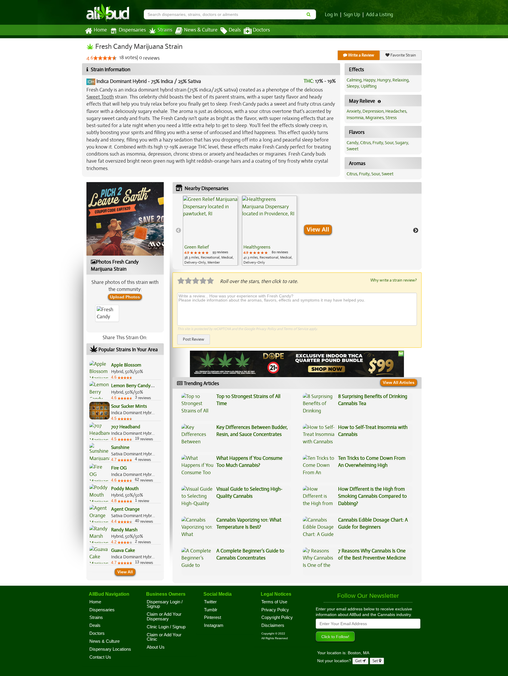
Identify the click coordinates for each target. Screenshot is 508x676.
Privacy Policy (266, 329)
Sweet (352, 148)
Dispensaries (132, 30)
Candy (352, 142)
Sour (389, 142)
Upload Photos (125, 296)
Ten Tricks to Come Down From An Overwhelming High (371, 461)
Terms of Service (295, 329)
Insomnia (355, 117)
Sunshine (120, 447)
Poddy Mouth (125, 489)
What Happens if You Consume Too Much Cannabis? (249, 461)
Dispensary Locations (110, 649)
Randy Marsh (124, 530)
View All (125, 572)
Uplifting (369, 86)
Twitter (210, 602)
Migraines (374, 117)
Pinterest (212, 617)
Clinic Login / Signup (166, 627)
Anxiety (354, 111)
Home (100, 30)
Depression (373, 111)
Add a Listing (379, 15)
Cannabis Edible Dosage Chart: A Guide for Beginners (373, 523)
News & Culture (201, 30)
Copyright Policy (277, 617)
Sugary (401, 142)
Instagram (213, 625)
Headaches (395, 111)
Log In (331, 15)
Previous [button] (178, 231)
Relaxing (400, 80)
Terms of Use (274, 602)
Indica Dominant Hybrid (121, 81)
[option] (210, 231)
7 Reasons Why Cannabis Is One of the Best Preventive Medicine (372, 554)
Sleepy (353, 86)
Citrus (365, 142)
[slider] (105, 58)
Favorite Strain (403, 55)
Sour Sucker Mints (129, 406)
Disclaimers (272, 625)
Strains (165, 30)
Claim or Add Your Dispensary (164, 616)
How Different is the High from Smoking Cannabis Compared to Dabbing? (372, 496)
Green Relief (196, 247)
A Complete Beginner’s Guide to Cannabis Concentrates (250, 554)
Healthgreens (256, 247)
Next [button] (416, 231)
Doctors (261, 30)
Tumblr (210, 609)
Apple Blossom (126, 365)
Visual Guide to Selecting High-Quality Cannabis (249, 492)
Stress (391, 117)
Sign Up (352, 15)
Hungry (384, 80)
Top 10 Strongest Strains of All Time (248, 400)
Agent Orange (125, 509)
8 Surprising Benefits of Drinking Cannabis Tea (372, 400)
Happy (369, 80)
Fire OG (119, 468)
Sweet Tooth (100, 97)
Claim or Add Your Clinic (164, 637)
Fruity (377, 142)
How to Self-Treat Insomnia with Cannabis (372, 430)
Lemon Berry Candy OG (134, 386)
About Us (156, 647)
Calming (354, 80)
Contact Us (100, 657)
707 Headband (125, 427)
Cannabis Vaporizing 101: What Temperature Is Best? (248, 523)
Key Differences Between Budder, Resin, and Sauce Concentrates (252, 430)
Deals (235, 30)
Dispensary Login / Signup (165, 604)
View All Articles (399, 382)
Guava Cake (123, 550)
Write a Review (360, 55)
